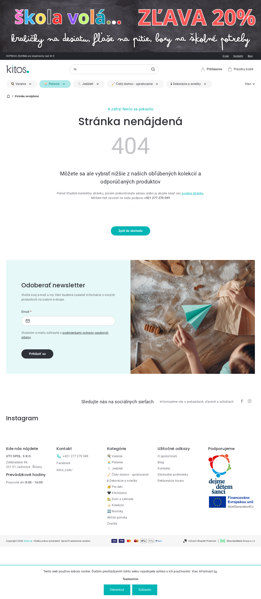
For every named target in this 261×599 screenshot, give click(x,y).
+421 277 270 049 (75, 456)
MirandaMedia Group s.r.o (241, 541)
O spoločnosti (167, 456)
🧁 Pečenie (115, 462)
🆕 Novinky (115, 511)
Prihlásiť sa (37, 353)
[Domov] (8, 96)
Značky (112, 523)
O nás (226, 56)
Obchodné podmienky (173, 474)
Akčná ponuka (117, 517)
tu (215, 571)
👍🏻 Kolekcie (115, 505)
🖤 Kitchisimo (117, 493)
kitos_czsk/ (65, 470)
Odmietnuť (117, 589)
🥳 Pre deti (114, 487)
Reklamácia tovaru (171, 480)
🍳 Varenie (114, 456)
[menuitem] (21, 84)
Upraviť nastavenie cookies (75, 541)
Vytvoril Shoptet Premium (202, 541)
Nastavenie (130, 579)
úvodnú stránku (192, 193)
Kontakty (238, 56)
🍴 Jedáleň (115, 468)
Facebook (63, 463)
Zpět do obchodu (130, 231)
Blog (250, 56)
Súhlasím (144, 589)
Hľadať (153, 69)
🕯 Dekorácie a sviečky (122, 480)
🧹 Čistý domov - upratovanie (128, 474)
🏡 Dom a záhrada (120, 499)
